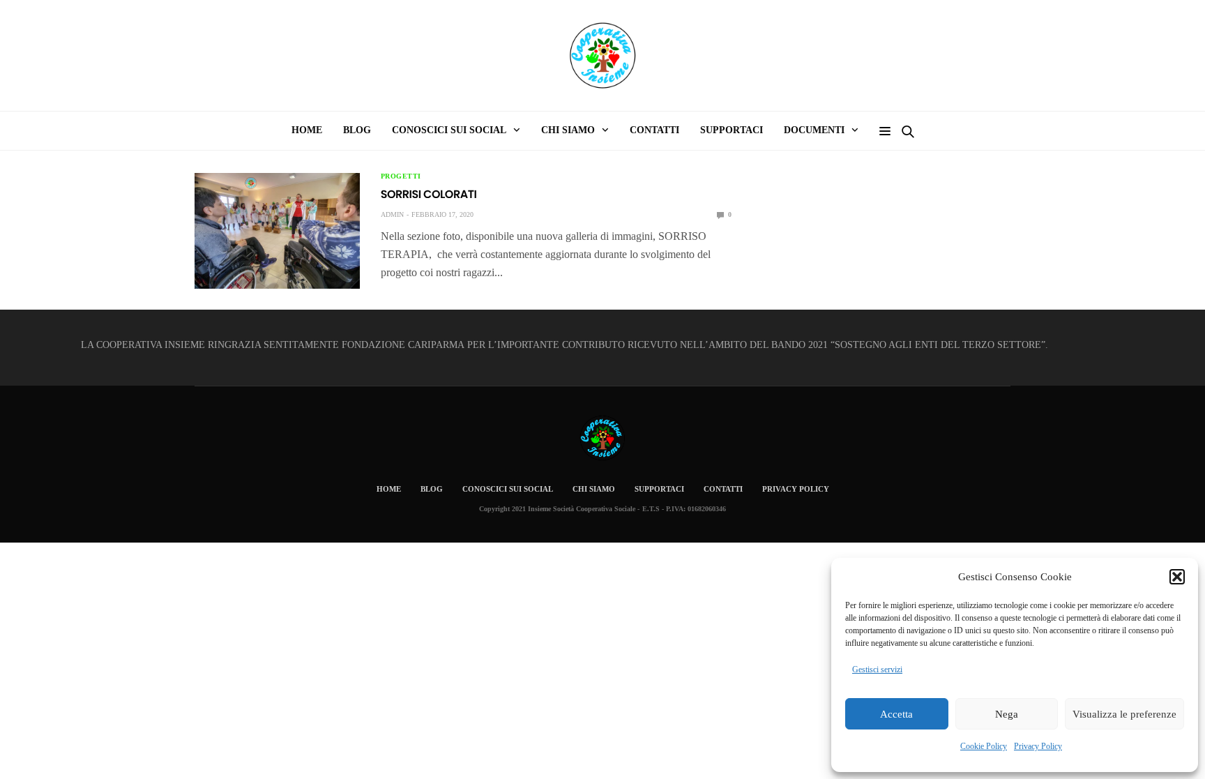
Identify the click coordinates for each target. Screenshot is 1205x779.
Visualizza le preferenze (1124, 714)
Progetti (401, 176)
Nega (1006, 714)
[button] (1177, 577)
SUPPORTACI (731, 130)
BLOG (431, 489)
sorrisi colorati (429, 194)
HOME (306, 130)
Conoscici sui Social (449, 130)
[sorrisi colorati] (277, 231)
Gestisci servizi (877, 669)
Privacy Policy (1038, 746)
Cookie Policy (983, 746)
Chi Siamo (594, 489)
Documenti (814, 130)
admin (392, 214)
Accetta (896, 714)
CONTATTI (654, 130)
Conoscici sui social (507, 489)
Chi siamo (568, 130)
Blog (357, 130)
